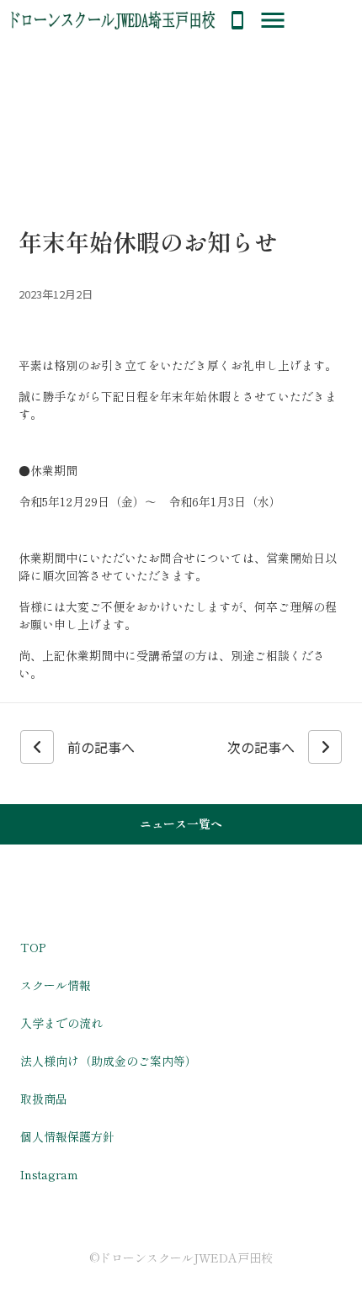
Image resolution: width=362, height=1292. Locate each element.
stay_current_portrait (237, 20)
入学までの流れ (61, 1022)
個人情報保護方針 (67, 1136)
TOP (32, 947)
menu (273, 20)
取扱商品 (43, 1098)
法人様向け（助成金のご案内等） (108, 1060)
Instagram (49, 1174)
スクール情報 (55, 985)
